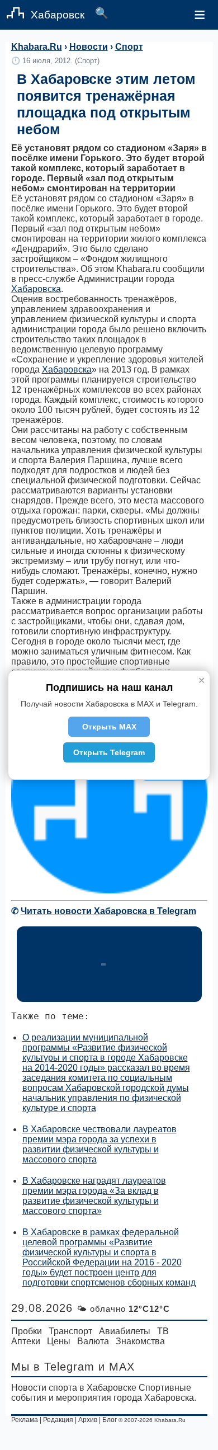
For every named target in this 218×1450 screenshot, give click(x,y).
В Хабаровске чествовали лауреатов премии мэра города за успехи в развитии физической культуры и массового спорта (99, 1144)
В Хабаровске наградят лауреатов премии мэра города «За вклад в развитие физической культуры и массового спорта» (94, 1196)
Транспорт (70, 1331)
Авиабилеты (124, 1331)
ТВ (163, 1331)
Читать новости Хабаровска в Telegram (108, 911)
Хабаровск (57, 15)
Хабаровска (36, 289)
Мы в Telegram (52, 1366)
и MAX (116, 1366)
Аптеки (25, 1341)
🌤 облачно (123, 1309)
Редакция (58, 1420)
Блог (109, 1420)
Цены (58, 1341)
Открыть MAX (109, 726)
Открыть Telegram (109, 752)
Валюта (93, 1341)
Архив (87, 1420)
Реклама (24, 1420)
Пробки (26, 1331)
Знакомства (140, 1341)
